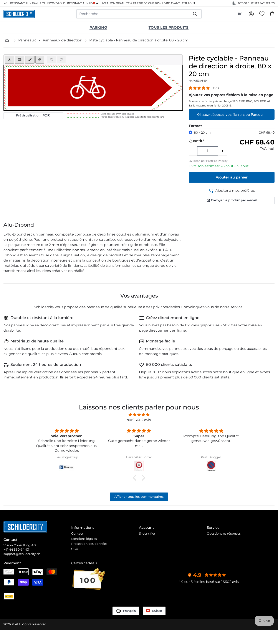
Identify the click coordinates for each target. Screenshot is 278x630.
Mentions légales (84, 539)
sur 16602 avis (139, 420)
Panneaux (27, 40)
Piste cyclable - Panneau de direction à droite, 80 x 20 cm (138, 40)
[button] (199, 88)
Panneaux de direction (62, 40)
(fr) (240, 14)
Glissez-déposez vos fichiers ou (231, 114)
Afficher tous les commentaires (139, 497)
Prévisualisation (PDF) (33, 115)
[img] (139, 414)
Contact (77, 533)
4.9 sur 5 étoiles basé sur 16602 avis (208, 582)
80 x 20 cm (202, 132)
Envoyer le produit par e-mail (234, 200)
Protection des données (89, 544)
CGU (74, 549)
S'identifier (147, 533)
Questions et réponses (224, 533)
